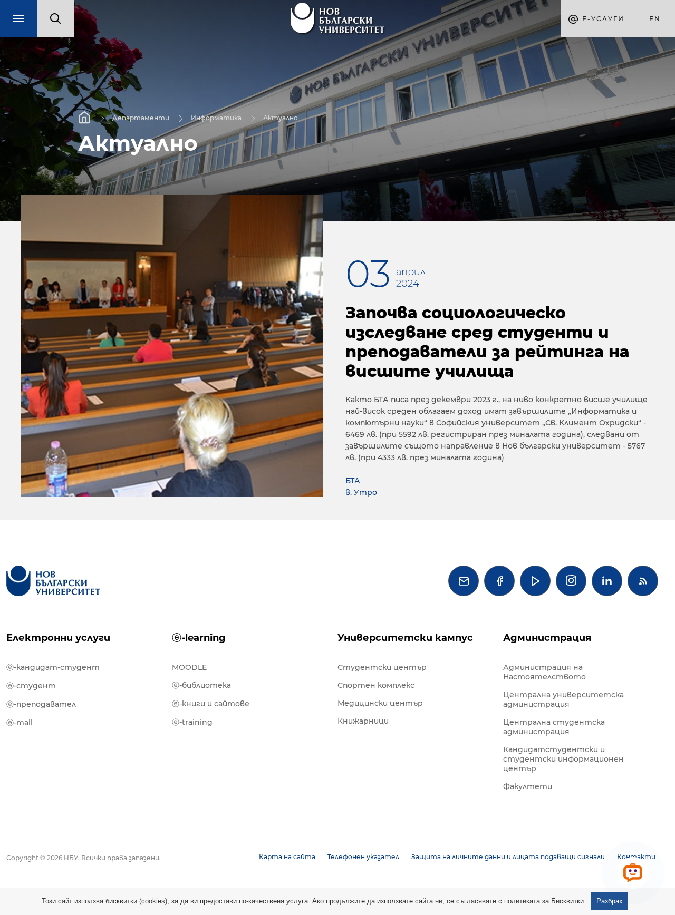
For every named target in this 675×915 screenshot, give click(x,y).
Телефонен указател (363, 857)
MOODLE (189, 667)
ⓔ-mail (19, 722)
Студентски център (382, 667)
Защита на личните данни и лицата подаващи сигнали (508, 857)
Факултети (527, 786)
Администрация (547, 638)
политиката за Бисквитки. (545, 901)
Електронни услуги (58, 638)
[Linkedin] (607, 581)
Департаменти (140, 117)
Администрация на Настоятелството (544, 672)
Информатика (216, 117)
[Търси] (55, 18)
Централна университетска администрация (563, 699)
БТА (352, 480)
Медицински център (380, 703)
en (655, 19)
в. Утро (361, 492)
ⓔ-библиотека (201, 685)
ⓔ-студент (31, 685)
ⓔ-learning (199, 638)
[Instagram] (571, 581)
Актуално (280, 117)
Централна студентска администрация (554, 726)
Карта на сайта (287, 857)
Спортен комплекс (376, 685)
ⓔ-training (192, 722)
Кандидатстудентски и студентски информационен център (563, 759)
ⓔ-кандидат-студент (53, 667)
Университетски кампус (405, 638)
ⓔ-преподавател (41, 704)
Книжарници (363, 721)
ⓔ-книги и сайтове (210, 703)
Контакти (636, 857)
